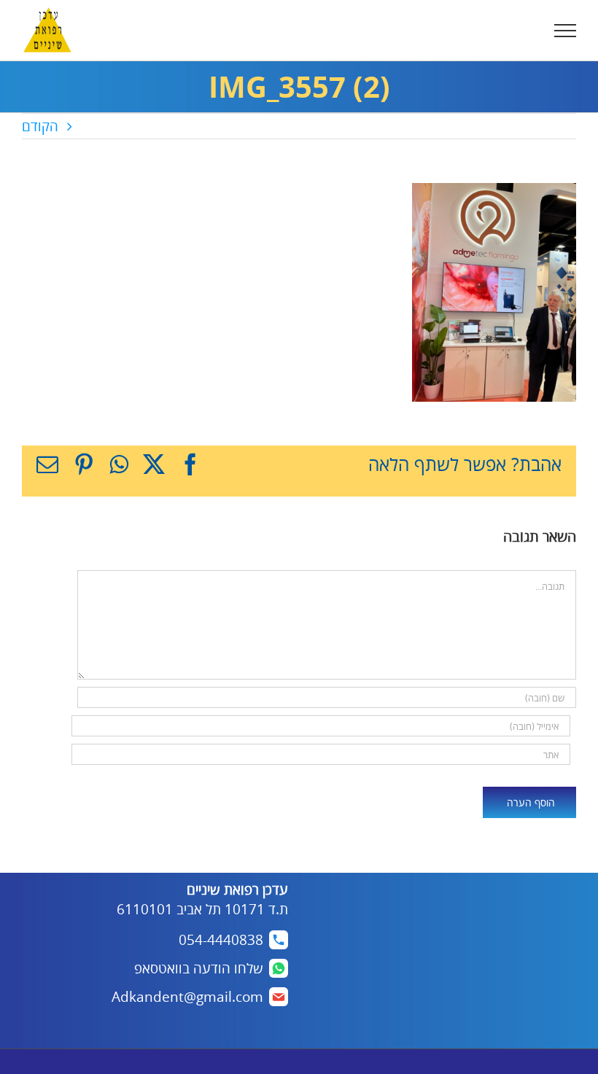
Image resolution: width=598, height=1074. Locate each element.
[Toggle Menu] (565, 30)
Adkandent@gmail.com (187, 996)
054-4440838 (221, 939)
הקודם (40, 126)
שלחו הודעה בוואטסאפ (198, 968)
